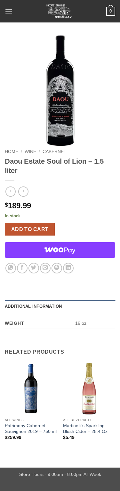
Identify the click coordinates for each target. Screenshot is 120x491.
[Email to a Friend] (45, 268)
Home (11, 151)
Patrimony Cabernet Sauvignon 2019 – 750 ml (31, 428)
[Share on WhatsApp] (10, 268)
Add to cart (30, 229)
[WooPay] (60, 250)
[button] (8, 11)
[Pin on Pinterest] (57, 268)
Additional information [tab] (33, 306)
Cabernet (55, 151)
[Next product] (10, 191)
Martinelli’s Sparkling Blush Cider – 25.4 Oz (85, 428)
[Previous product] (23, 191)
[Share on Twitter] (33, 268)
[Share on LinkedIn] (68, 268)
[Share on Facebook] (22, 268)
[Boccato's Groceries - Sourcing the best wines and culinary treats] (59, 11)
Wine (30, 151)
